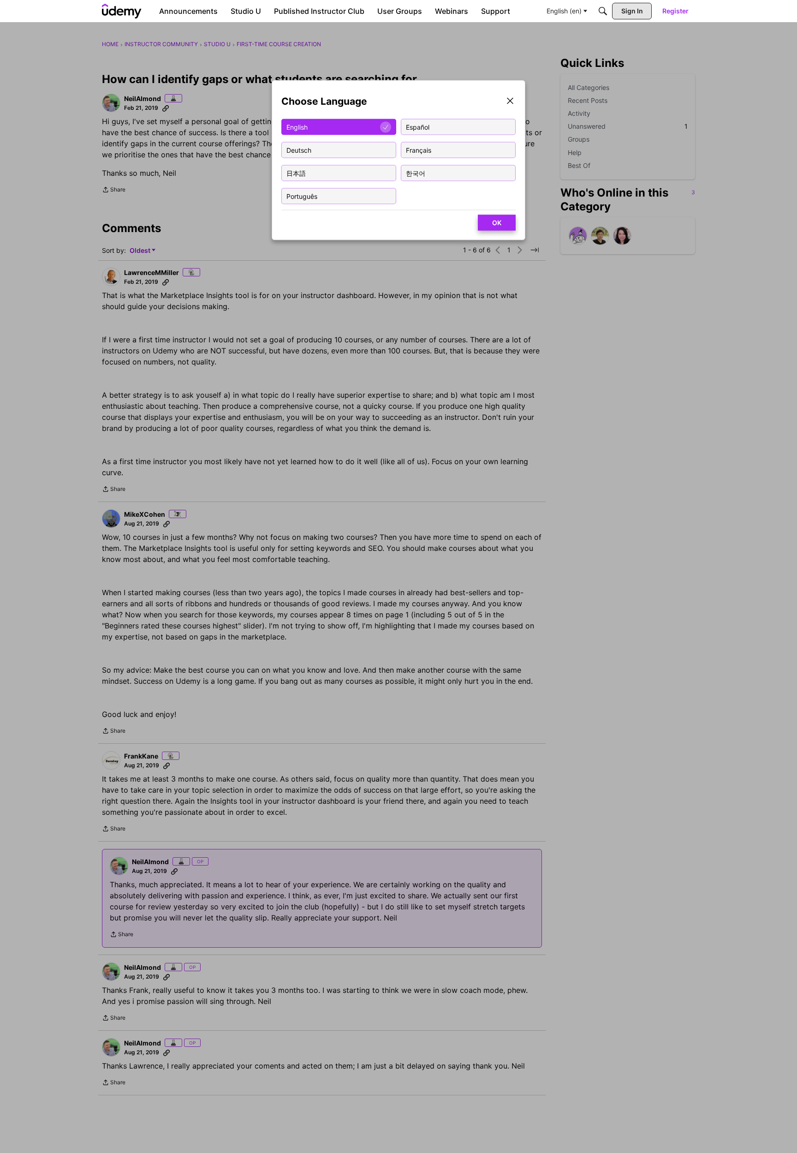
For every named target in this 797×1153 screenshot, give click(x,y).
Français (418, 150)
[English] (122, 11)
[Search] (603, 11)
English (297, 127)
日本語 (296, 173)
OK (496, 223)
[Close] (510, 102)
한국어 (415, 173)
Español (417, 127)
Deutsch (298, 150)
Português (301, 196)
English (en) (564, 11)
